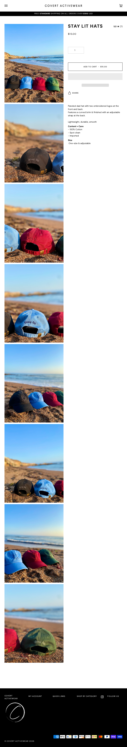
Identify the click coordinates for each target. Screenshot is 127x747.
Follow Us (113, 696)
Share (75, 93)
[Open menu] (9, 5)
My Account (35, 696)
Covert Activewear (11, 697)
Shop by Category (87, 696)
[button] (95, 77)
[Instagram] (102, 696)
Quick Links (59, 696)
